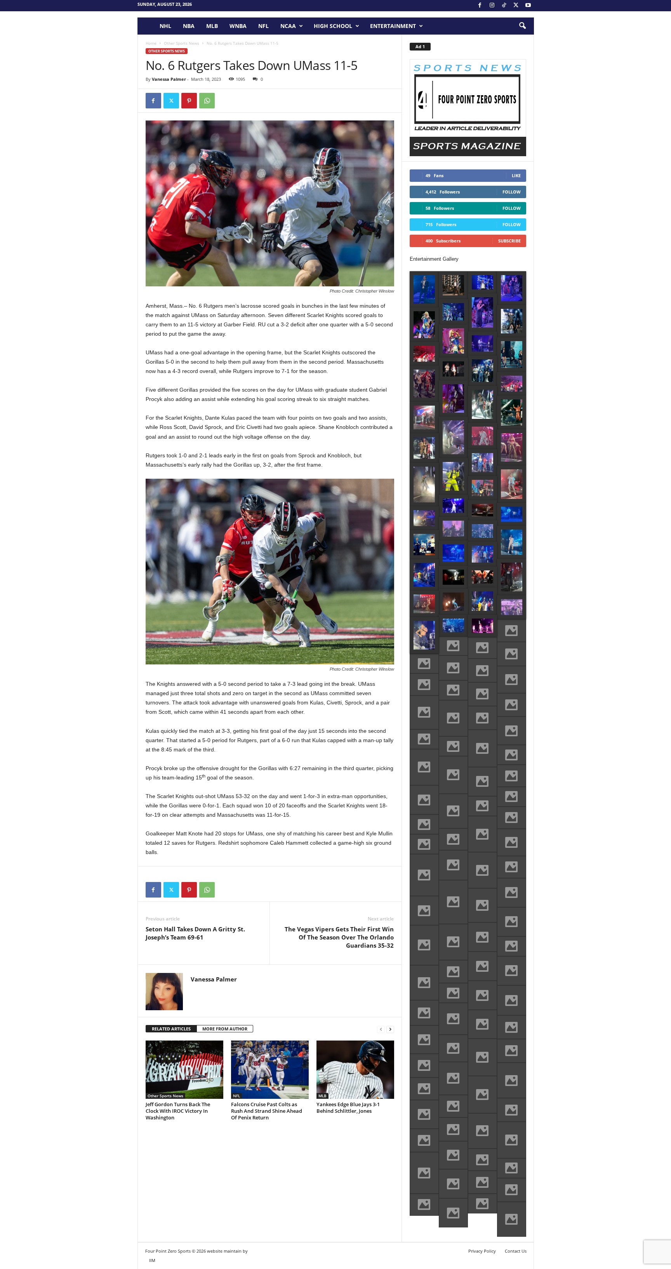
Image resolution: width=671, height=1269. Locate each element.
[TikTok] (504, 5)
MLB (212, 26)
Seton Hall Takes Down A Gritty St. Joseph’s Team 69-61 (195, 933)
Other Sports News (181, 43)
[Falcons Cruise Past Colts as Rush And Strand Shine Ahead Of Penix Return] (270, 1070)
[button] (522, 26)
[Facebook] (480, 5)
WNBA (238, 26)
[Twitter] (171, 100)
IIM (152, 1260)
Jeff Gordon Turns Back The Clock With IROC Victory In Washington (178, 1111)
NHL (165, 26)
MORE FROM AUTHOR (224, 1029)
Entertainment (393, 26)
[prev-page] (381, 1029)
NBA (189, 26)
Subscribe (509, 241)
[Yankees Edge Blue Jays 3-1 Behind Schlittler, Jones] (355, 1070)
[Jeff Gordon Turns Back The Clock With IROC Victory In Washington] (184, 1070)
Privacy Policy (482, 1251)
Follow (511, 192)
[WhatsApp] (207, 100)
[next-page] (390, 1029)
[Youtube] (528, 5)
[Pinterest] (189, 100)
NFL (263, 26)
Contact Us (516, 1251)
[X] (516, 5)
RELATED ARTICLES (171, 1029)
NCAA (288, 26)
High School (333, 26)
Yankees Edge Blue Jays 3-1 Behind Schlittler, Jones (348, 1107)
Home (151, 43)
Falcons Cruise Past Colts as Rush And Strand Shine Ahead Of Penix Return (266, 1111)
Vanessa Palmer (169, 79)
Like (516, 175)
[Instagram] (492, 5)
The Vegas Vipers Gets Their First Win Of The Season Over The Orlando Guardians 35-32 (339, 937)
